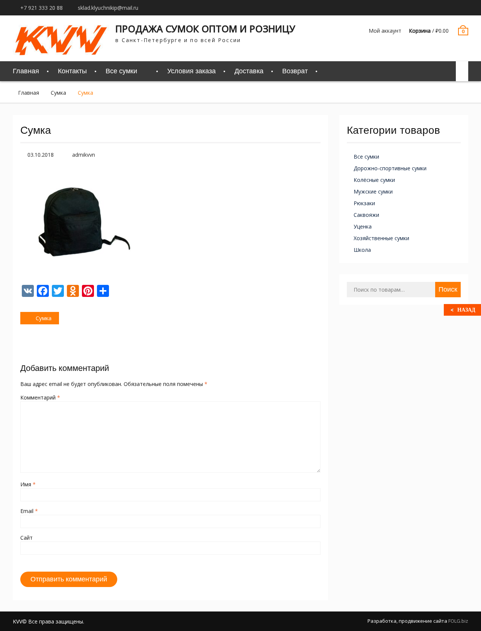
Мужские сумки (373, 191)
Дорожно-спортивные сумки (390, 168)
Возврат (295, 71)
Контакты (72, 71)
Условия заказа (191, 71)
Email (29, 510)
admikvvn (83, 154)
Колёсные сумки (374, 179)
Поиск (448, 289)
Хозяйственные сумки (381, 238)
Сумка (58, 92)
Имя (28, 484)
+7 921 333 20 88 (41, 7)
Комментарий (40, 397)
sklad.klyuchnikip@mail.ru (108, 7)
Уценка (363, 226)
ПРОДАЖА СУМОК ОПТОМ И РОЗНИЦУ (205, 28)
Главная (26, 71)
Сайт (26, 537)
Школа (362, 249)
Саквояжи (366, 214)
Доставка (248, 71)
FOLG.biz (458, 620)
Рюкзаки (364, 203)
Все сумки (366, 156)
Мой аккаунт (385, 30)
